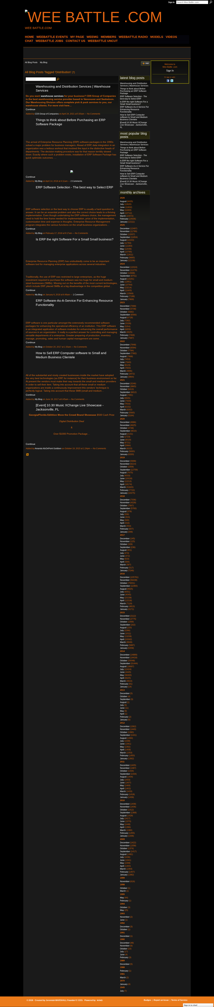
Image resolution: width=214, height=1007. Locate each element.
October (123, 234)
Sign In (171, 2)
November (125, 231)
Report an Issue (161, 1000)
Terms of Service (179, 1000)
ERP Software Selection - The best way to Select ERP (74, 187)
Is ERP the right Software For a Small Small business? (75, 239)
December (125, 228)
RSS (27, 454)
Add (147, 63)
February (124, 219)
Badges (147, 1000)
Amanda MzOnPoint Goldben (48, 448)
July (122, 204)
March (123, 216)
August (123, 201)
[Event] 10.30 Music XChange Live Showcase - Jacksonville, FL (133, 125)
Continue (30, 109)
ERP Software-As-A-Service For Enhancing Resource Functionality (134, 109)
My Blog (43, 62)
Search (210, 2)
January (123, 222)
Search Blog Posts (58, 79)
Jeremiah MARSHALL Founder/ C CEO (64, 1000)
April (122, 213)
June (122, 207)
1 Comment (78, 294)
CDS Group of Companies (47, 114)
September (125, 237)
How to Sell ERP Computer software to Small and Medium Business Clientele (133, 117)
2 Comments (76, 181)
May (122, 210)
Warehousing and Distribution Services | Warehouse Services (134, 84)
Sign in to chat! (190, 1005)
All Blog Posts (31, 62)
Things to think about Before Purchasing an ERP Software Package (133, 91)
